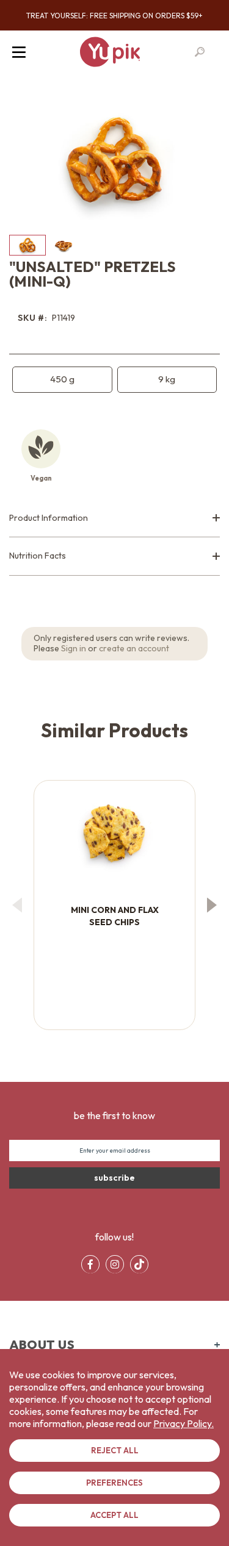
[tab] (114, 518)
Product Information (48, 517)
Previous (16, 904)
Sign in (73, 648)
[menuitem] (90, 1264)
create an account (134, 648)
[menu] (114, 1264)
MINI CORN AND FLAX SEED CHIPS (115, 916)
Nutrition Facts (37, 555)
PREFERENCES (114, 1482)
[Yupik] (110, 52)
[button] (64, 245)
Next (212, 904)
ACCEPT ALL (114, 1515)
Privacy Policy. (183, 1423)
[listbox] (114, 380)
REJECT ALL (115, 1450)
